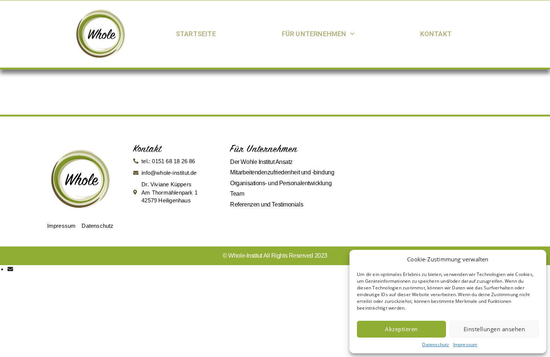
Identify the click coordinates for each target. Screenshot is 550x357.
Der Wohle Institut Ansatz (261, 162)
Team (237, 193)
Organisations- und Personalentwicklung (280, 183)
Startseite (196, 34)
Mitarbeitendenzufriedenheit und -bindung (282, 172)
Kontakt (436, 34)
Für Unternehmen (314, 34)
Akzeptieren (401, 329)
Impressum (465, 344)
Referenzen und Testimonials (266, 204)
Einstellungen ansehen (494, 329)
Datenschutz (435, 344)
